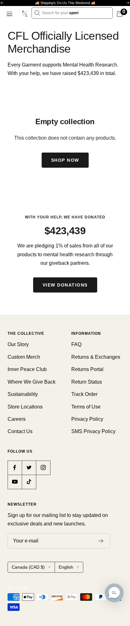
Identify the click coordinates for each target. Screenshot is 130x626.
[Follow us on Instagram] (43, 468)
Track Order (84, 394)
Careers (17, 419)
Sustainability (23, 394)
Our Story (18, 344)
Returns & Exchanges (95, 357)
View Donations (65, 284)
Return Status (86, 382)
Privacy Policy (87, 419)
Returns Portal (87, 369)
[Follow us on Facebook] (15, 468)
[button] (114, 592)
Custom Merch (24, 357)
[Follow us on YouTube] (15, 482)
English (66, 567)
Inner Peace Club (27, 369)
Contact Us (20, 431)
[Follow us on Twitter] (29, 468)
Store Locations (25, 406)
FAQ (76, 344)
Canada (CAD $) (28, 567)
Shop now (65, 160)
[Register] (101, 541)
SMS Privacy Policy (93, 431)
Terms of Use (86, 406)
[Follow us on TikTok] (29, 482)
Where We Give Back (32, 382)
